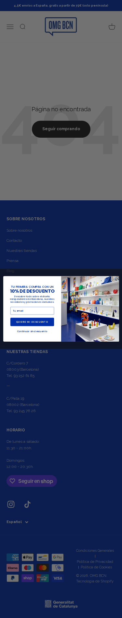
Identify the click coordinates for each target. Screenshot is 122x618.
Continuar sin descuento (32, 331)
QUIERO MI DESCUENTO (32, 322)
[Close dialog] (116, 279)
